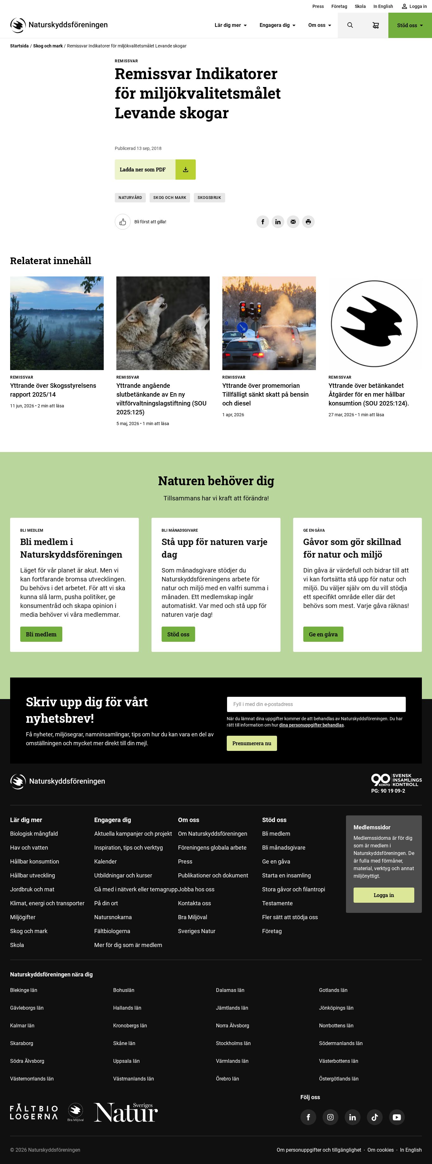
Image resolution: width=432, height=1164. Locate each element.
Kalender (105, 861)
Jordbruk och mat (32, 889)
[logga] (75, 1112)
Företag (339, 6)
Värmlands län (232, 1061)
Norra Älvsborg (232, 1026)
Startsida (19, 45)
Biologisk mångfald (34, 833)
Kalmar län (22, 1026)
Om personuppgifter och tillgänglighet (319, 1150)
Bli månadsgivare (283, 847)
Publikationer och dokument (213, 875)
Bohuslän (123, 990)
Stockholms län (233, 1043)
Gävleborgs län (27, 1008)
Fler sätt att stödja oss (290, 917)
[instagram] (330, 1117)
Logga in (384, 895)
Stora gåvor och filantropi (293, 889)
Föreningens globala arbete (212, 847)
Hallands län (127, 1008)
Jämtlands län (232, 1008)
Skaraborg (21, 1043)
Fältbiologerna (112, 931)
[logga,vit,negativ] (126, 1112)
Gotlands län (333, 990)
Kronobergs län (130, 1026)
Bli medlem (41, 634)
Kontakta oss (194, 903)
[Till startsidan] (61, 25)
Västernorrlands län (32, 1079)
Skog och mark (48, 45)
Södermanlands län (341, 1043)
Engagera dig (275, 25)
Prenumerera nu (251, 743)
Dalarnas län (230, 990)
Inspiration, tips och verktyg (128, 847)
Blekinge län (23, 990)
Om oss (316, 25)
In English (383, 6)
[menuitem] (318, 6)
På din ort (106, 903)
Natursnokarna (113, 917)
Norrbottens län (336, 1026)
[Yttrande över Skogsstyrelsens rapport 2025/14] (57, 323)
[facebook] (308, 1117)
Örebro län (227, 1079)
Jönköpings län (336, 1008)
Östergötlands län (339, 1079)
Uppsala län (126, 1061)
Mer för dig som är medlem (128, 945)
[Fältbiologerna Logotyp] (34, 1112)
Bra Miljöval (192, 917)
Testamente (277, 903)
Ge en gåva (323, 634)
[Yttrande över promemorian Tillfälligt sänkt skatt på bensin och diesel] (269, 323)
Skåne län (124, 1043)
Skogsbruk (209, 197)
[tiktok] (375, 1117)
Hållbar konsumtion (34, 861)
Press (318, 6)
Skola (360, 6)
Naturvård (130, 197)
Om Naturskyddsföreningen (212, 833)
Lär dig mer (228, 25)
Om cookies (380, 1150)
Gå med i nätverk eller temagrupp (136, 889)
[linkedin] (353, 1117)
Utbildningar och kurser (123, 875)
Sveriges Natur (196, 931)
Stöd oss (407, 25)
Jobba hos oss (196, 889)
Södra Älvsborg (27, 1061)
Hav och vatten (29, 847)
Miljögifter (22, 917)
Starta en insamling (286, 875)
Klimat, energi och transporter (47, 903)
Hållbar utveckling (32, 875)
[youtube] (397, 1117)
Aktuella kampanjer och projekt (133, 833)
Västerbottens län (338, 1061)
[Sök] (350, 25)
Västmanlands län (133, 1079)
